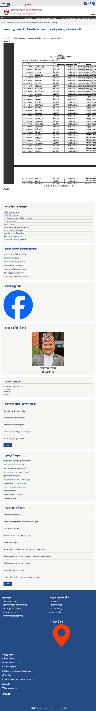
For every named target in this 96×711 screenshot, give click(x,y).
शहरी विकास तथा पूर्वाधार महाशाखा (14, 233)
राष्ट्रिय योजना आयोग (10, 498)
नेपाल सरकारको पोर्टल (10, 491)
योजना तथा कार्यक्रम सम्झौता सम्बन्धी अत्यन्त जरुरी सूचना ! (21, 522)
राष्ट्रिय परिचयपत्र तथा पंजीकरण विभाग (15, 483)
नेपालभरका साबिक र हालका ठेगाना (13, 495)
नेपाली (29, 5)
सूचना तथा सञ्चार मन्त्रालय (12, 476)
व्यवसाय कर (7, 392)
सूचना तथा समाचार (10, 601)
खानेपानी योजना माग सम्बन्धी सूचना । (42, 19)
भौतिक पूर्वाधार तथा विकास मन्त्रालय (14, 273)
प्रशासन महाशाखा (9, 224)
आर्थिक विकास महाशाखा (11, 215)
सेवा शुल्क (6, 394)
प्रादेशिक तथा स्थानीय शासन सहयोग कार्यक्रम (17, 480)
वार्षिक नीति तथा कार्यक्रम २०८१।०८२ (15, 515)
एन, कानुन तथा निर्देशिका (12, 609)
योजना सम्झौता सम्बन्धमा (11, 542)
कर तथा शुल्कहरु (9, 612)
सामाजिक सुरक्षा (56, 605)
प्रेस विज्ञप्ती (24, 19)
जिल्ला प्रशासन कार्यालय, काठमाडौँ (14, 465)
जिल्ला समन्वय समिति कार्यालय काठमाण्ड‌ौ (15, 468)
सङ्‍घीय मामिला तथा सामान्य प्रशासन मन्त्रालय (17, 461)
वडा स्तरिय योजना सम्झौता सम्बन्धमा (14, 570)
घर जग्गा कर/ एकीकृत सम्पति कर (13, 387)
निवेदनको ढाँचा (56, 612)
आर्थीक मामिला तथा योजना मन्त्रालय (14, 265)
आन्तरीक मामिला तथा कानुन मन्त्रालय (14, 262)
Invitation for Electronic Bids (14, 411)
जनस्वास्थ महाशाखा (10, 221)
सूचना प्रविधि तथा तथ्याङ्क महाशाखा (15, 239)
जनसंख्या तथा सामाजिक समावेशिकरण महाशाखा (18, 218)
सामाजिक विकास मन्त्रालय (11, 258)
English (22, 5)
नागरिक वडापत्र (56, 609)
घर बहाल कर (7, 389)
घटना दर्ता (54, 601)
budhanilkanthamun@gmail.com (18, 671)
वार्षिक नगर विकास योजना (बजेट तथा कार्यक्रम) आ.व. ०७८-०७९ (23, 577)
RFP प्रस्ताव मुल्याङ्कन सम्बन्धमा (14, 439)
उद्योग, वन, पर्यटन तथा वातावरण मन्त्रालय (16, 277)
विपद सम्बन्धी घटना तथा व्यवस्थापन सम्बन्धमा (16, 472)
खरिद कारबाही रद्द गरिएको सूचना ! (14, 425)
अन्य (7, 445)
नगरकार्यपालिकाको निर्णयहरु (13, 616)
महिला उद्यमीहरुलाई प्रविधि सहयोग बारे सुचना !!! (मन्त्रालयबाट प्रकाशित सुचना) (27, 556)
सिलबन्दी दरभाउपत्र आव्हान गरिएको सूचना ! (17, 536)
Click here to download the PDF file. (59, 186)
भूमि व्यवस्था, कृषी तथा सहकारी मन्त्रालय (15, 269)
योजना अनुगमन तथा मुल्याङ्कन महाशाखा (16, 227)
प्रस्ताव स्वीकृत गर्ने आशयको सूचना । (15, 418)
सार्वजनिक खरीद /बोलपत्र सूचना (15, 605)
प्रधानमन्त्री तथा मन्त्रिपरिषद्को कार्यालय (15, 487)
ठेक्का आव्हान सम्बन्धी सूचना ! (12, 529)
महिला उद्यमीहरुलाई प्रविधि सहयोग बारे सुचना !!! (18, 563)
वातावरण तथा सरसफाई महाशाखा (13, 230)
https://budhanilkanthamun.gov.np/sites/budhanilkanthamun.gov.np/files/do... (35, 38)
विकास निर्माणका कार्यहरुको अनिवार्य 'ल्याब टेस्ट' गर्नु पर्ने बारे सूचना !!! (24, 549)
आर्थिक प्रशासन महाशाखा (11, 212)
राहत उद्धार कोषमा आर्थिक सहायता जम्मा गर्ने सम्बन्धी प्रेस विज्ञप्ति (76, 19)
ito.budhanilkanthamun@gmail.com (21, 679)
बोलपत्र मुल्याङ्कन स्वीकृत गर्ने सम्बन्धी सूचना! (17, 432)
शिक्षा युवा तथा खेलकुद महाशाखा (13, 236)
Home (3, 23)
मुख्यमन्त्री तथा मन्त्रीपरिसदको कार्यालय (15, 254)
